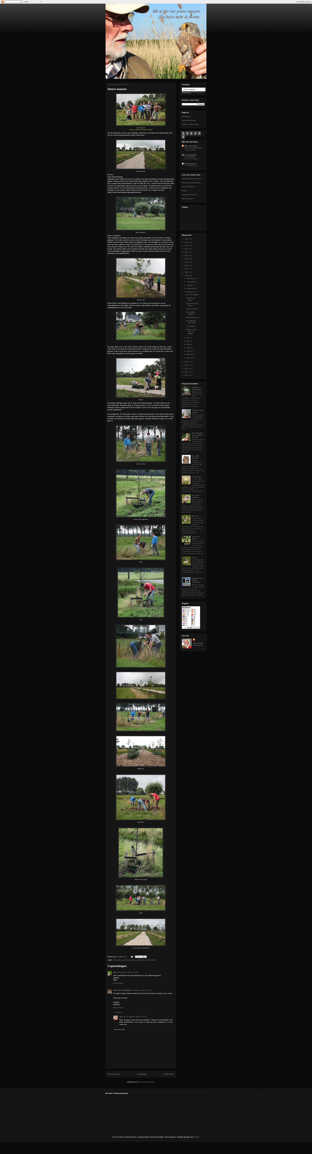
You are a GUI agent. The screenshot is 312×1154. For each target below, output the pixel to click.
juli (188, 338)
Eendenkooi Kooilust (190, 313)
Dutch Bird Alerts (188, 186)
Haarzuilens (117, 960)
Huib (121, 1017)
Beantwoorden (118, 983)
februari (190, 354)
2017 (187, 269)
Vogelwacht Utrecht (189, 195)
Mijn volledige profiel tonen (198, 644)
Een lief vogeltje (192, 295)
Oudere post (168, 1074)
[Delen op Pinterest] (145, 957)
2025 (187, 242)
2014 (187, 362)
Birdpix (184, 191)
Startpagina (186, 116)
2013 (187, 365)
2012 (187, 369)
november (191, 282)
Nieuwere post (113, 1074)
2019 (187, 262)
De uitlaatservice (192, 317)
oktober (190, 285)
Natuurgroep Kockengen (191, 183)
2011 (187, 372)
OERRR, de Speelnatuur (196, 388)
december (191, 278)
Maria (115, 972)
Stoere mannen (192, 309)
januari (189, 358)
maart (189, 351)
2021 (187, 256)
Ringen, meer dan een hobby (191, 332)
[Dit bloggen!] (138, 957)
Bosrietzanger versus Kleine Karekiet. (197, 435)
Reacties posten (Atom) (146, 1082)
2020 (187, 259)
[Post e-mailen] (132, 957)
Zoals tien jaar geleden (197, 411)
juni (188, 341)
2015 (187, 276)
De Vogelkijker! (190, 155)
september (191, 288)
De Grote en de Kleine (192, 304)
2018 (187, 266)
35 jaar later (196, 477)
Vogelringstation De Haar (191, 179)
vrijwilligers (141, 960)
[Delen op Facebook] (143, 957)
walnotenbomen (151, 960)
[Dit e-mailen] (136, 957)
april (188, 348)
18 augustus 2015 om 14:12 (136, 1017)
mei (188, 344)
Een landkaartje (189, 157)
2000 (187, 375)
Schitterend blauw (190, 299)
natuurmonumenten (129, 960)
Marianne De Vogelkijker (122, 990)
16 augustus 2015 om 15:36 (128, 972)
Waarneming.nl (187, 199)
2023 (187, 249)
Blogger (196, 1137)
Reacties (119, 1012)
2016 (187, 272)
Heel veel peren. (195, 538)
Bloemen (195, 516)
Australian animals (189, 120)
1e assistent (190, 326)
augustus (190, 292)
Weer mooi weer (191, 146)
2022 (187, 252)
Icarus (194, 557)
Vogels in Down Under (190, 124)
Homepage (142, 1074)
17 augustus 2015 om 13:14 (142, 990)
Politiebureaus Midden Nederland (197, 580)
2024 (187, 246)
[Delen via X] (141, 957)
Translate (200, 92)
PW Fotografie (190, 164)
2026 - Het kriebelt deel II (193, 148)
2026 (187, 239)
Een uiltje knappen (195, 457)
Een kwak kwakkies (195, 496)
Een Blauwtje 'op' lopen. (191, 322)
